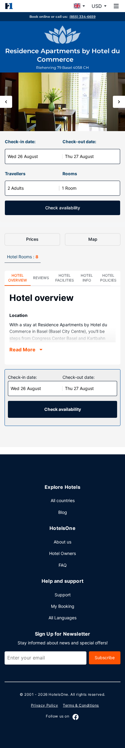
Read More (22, 350)
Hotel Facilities (64, 277)
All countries (63, 500)
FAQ (63, 565)
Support (63, 594)
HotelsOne (58, 694)
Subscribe (105, 657)
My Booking (62, 606)
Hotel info (87, 277)
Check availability (62, 207)
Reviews (41, 278)
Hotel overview (17, 277)
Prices (32, 239)
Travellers (15, 173)
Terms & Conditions (81, 705)
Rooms (69, 173)
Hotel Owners (62, 553)
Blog (62, 512)
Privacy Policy (44, 705)
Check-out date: (79, 141)
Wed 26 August (23, 156)
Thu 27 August (79, 156)
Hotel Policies (108, 277)
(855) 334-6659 (82, 17)
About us (62, 541)
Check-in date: (20, 141)
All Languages (62, 617)
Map (92, 239)
